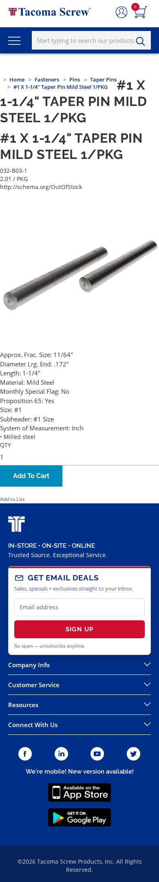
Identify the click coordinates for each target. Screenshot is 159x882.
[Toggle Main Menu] (14, 40)
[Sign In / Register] (121, 12)
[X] (134, 754)
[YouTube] (97, 754)
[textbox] (91, 40)
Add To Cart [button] (31, 476)
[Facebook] (25, 754)
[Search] (142, 42)
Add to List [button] (12, 499)
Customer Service (34, 685)
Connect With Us (32, 725)
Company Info (29, 665)
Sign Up (79, 629)
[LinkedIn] (61, 754)
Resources (23, 705)
